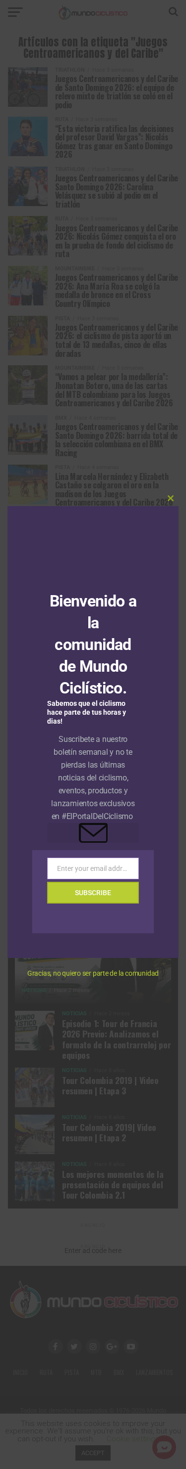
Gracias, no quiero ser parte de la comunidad (93, 973)
